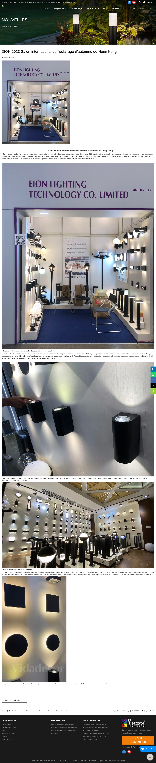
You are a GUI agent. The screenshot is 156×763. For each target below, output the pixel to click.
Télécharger (130, 9)
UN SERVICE (76, 9)
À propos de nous (8, 733)
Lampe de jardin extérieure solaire (63, 730)
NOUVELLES (115, 9)
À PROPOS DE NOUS (96, 9)
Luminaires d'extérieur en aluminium (64, 727)
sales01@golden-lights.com (98, 727)
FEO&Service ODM (9, 727)
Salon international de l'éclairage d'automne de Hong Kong (16, 700)
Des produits (58, 9)
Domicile (45, 9)
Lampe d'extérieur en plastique (62, 725)
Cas (3, 730)
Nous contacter (146, 9)
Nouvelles (5, 736)
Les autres (55, 733)
